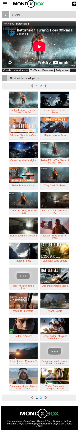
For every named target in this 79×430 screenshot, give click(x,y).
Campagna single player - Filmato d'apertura (54, 362)
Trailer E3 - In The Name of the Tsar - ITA (55, 161)
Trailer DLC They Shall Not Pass (23, 211)
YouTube (35, 70)
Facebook (47, 70)
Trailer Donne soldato (23, 185)
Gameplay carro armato (55, 260)
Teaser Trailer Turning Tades (54, 111)
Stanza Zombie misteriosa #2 (54, 211)
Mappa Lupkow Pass (55, 135)
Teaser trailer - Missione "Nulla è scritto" (54, 337)
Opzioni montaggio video (55, 286)
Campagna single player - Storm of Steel (23, 387)
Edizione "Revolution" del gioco (23, 136)
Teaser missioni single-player (23, 287)
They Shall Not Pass (54, 185)
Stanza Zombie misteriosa (23, 235)
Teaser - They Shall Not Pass (55, 236)
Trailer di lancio (23, 260)
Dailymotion (62, 70)
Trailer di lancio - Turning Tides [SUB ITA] (23, 111)
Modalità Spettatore (23, 311)
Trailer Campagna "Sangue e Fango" (54, 387)
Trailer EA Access (23, 336)
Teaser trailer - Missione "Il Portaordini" (23, 362)
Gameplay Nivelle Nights (23, 160)
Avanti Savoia (55, 311)
